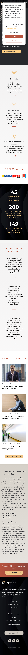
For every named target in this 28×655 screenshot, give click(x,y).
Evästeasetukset (14, 32)
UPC (10, 383)
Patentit (4, 383)
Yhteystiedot (14, 617)
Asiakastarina (17, 443)
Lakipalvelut (14, 608)
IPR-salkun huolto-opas (14, 621)
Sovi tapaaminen (14, 614)
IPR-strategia (13, 413)
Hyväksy (14, 36)
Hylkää (14, 40)
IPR (10, 443)
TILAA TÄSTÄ (12, 572)
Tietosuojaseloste (14, 624)
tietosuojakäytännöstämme (11, 28)
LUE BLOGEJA (12, 456)
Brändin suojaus (14, 604)
